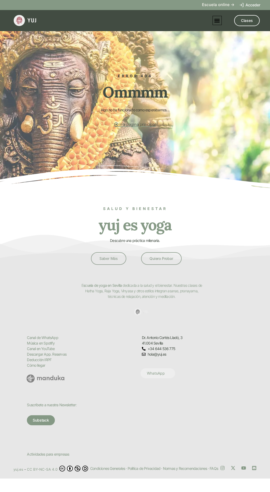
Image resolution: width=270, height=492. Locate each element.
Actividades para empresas (48, 454)
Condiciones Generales (107, 468)
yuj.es (18, 469)
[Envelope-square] (254, 468)
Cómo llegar (36, 365)
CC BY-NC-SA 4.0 (43, 469)
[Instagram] (222, 468)
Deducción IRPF (39, 359)
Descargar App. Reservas (46, 354)
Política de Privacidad (144, 468)
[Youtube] (243, 468)
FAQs (214, 468)
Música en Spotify (40, 343)
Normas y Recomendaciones (185, 468)
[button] (217, 20)
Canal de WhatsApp (42, 337)
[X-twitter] (233, 468)
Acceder (253, 5)
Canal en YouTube (41, 348)
